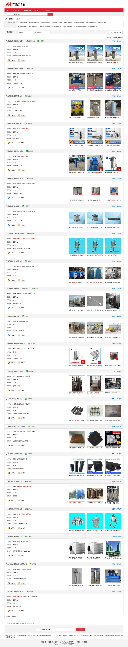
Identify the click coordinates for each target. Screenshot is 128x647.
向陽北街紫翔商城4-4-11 (19, 579)
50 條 (14, 135)
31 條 (14, 465)
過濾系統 (28, 376)
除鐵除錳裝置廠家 (33, 26)
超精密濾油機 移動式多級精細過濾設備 (113, 365)
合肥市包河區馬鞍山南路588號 (21, 413)
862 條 (14, 52)
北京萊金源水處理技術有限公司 (16, 233)
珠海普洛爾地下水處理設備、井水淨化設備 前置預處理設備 (77, 310)
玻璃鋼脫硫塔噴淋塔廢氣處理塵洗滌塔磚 (113, 558)
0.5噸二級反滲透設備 (111, 393)
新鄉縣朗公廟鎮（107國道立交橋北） (23, 56)
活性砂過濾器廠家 (91, 23)
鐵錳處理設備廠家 (79, 23)
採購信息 (16, 10)
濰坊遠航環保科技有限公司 (15, 261)
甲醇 (32, 101)
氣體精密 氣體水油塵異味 (77, 173)
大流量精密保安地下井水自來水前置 (113, 173)
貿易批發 (15, 572)
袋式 (16, 486)
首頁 (7, 10)
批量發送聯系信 (116, 32)
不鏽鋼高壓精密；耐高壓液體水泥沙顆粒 (95, 586)
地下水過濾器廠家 (67, 26)
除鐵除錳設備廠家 (45, 23)
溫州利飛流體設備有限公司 (15, 124)
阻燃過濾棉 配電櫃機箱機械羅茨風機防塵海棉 (113, 475)
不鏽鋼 (16, 569)
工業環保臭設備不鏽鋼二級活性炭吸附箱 (95, 558)
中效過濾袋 (26, 431)
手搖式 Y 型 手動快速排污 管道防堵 (113, 200)
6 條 (14, 328)
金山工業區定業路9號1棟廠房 (20, 441)
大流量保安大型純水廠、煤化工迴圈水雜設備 (77, 365)
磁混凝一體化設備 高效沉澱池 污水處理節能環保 (113, 283)
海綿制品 (20, 459)
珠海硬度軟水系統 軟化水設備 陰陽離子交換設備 (113, 310)
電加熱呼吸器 (16, 129)
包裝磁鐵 (15, 404)
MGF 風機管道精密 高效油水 (95, 200)
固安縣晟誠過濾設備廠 (14, 316)
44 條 (14, 355)
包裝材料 (25, 459)
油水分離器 (16, 74)
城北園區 (15, 496)
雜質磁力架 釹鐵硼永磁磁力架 (77, 420)
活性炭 (14, 542)
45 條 (14, 162)
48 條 (14, 80)
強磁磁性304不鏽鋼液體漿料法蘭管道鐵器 (113, 145)
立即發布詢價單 (20, 623)
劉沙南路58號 (16, 386)
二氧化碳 (24, 101)
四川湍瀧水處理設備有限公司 (15, 592)
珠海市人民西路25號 (18, 303)
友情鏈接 (84, 642)
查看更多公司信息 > (117, 41)
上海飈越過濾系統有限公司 (15, 509)
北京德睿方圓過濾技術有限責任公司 (17, 564)
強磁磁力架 (27, 404)
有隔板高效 (17, 431)
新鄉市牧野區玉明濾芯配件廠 (15, 68)
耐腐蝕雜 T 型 (75, 90)
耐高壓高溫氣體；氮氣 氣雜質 (77, 586)
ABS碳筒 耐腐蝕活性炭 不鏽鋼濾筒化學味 (77, 475)
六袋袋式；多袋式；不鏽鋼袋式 (95, 503)
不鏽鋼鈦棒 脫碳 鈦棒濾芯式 (113, 530)
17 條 (14, 383)
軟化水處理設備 (24, 597)
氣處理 (24, 184)
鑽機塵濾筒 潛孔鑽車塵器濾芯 (95, 338)
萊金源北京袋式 (111, 255)
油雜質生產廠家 (95, 118)
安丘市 (14, 276)
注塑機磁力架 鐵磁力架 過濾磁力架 (95, 420)
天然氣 (16, 101)
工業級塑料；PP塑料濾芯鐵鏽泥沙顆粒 (113, 585)
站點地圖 (64, 642)
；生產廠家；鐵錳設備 (77, 503)
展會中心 (38, 10)
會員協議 (77, 642)
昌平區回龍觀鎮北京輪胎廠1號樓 (21, 248)
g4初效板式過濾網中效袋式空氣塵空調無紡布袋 (113, 448)
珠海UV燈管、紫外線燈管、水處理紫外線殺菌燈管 (95, 310)
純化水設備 (16, 376)
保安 (29, 486)
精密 (22, 486)
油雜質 (76, 118)
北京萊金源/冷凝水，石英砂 (95, 255)
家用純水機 (32, 294)
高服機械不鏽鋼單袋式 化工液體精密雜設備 (77, 62)
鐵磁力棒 (21, 404)
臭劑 (18, 542)
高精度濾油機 (30, 349)
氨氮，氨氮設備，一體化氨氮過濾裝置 (77, 283)
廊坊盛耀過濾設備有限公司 (15, 96)
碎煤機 (22, 46)
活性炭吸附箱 (24, 542)
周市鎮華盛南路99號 (18, 468)
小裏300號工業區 (17, 83)
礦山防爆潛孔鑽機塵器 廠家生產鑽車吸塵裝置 (113, 338)
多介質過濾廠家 (68, 23)
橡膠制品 (15, 459)
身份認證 (41, 41)
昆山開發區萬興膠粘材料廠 (15, 454)
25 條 (14, 245)
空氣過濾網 (32, 431)
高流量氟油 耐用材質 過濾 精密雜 (77, 338)
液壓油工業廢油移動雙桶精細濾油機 (95, 173)
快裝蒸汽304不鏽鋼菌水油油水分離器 (77, 145)
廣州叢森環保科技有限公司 (15, 536)
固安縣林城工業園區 (18, 111)
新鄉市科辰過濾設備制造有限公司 (17, 344)
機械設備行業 (27, 10)
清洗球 (22, 129)
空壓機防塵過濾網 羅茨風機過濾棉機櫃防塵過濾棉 (95, 475)
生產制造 (15, 49)
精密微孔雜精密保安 (95, 90)
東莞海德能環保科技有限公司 (15, 371)
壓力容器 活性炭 (93, 393)
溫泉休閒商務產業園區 (19, 331)
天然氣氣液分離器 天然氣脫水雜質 (113, 117)
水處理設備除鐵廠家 (45, 26)
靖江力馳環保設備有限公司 (15, 481)
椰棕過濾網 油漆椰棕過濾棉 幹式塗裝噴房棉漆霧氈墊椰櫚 (77, 448)
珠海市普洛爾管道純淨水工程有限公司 (18, 288)
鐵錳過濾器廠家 (92, 26)
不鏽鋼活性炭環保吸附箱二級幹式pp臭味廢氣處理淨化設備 (77, 558)
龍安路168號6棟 (17, 606)
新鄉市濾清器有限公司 (14, 206)
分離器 (26, 156)
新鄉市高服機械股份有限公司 (15, 41)
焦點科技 (66, 644)
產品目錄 (11, 19)
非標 (26, 321)
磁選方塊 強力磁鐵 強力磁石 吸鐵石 (113, 420)
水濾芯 (14, 211)
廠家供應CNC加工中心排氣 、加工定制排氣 (77, 228)
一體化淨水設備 (17, 266)
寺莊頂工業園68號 (17, 221)
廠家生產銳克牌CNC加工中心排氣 (95, 228)
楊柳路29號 (16, 138)
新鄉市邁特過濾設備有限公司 (15, 151)
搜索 (50, 14)
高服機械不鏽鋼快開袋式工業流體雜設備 (95, 62)
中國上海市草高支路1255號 (20, 523)
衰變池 (23, 266)
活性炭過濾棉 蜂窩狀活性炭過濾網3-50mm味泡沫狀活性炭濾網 (95, 448)
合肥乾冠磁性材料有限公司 (15, 399)
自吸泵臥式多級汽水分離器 (94, 365)
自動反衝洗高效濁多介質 (113, 90)
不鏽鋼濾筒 (23, 569)
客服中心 (57, 642)
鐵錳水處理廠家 (56, 26)
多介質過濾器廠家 (22, 23)
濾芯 (16, 321)
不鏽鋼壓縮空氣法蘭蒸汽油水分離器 (95, 145)
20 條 (14, 300)
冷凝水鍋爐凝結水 (77, 255)
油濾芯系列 (20, 211)
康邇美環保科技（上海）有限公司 (17, 426)
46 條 (14, 575)
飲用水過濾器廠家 (57, 23)
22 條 (14, 107)
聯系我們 (50, 642)
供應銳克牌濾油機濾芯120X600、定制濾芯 (113, 228)
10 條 (14, 493)
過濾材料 (29, 569)
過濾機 (26, 46)
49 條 (14, 520)
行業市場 (47, 10)
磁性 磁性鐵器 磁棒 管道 (77, 530)
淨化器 (14, 156)
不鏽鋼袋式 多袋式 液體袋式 (95, 530)
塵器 (21, 321)
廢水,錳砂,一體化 (95, 283)
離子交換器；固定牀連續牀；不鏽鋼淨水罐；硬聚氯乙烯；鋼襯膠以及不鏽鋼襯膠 (113, 503)
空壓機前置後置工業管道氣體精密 (77, 200)
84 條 (14, 217)
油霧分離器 (22, 74)
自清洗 (24, 239)
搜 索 (80, 629)
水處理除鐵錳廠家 (34, 23)
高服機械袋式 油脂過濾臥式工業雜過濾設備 (113, 62)
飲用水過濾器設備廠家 (80, 26)
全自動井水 (76, 393)
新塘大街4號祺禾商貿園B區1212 (21, 551)
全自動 (31, 239)
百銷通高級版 (32, 41)
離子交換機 (22, 376)
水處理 (29, 74)
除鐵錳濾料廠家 (102, 23)
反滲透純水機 (25, 294)
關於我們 (43, 642)
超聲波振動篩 (16, 46)
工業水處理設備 (17, 294)
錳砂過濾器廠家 (22, 26)
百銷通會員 (10, 32)
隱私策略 (70, 642)
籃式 (29, 514)
